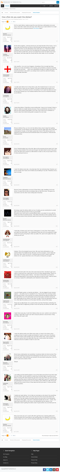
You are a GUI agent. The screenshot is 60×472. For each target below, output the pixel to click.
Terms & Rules (34, 457)
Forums (7, 5)
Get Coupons (6, 454)
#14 (57, 308)
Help (32, 454)
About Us (5, 460)
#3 (57, 82)
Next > (14, 21)
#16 (57, 349)
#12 (57, 267)
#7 (57, 164)
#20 (57, 431)
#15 (57, 328)
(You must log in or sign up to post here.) (50, 435)
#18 (57, 390)
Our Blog (5, 457)
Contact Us (5, 462)
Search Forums (5, 8)
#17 (57, 370)
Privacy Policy (34, 462)
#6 (57, 143)
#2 (57, 61)
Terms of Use (34, 460)
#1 (57, 41)
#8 (57, 184)
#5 (57, 123)
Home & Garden (10, 19)
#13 (57, 287)
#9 (57, 205)
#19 (57, 411)
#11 (57, 246)
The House (36, 28)
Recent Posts (12, 8)
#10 (57, 226)
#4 (57, 102)
